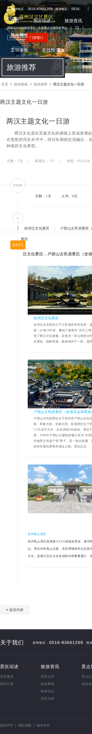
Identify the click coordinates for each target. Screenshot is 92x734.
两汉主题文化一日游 (68, 84)
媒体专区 (43, 725)
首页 (15, 20)
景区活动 (47, 698)
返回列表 (16, 610)
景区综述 (42, 20)
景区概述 (7, 676)
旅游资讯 (73, 20)
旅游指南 (51, 35)
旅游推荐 (40, 84)
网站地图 (24, 725)
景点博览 (19, 35)
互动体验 (19, 50)
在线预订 (51, 50)
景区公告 (47, 676)
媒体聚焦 (47, 684)
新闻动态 (47, 691)
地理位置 (7, 684)
